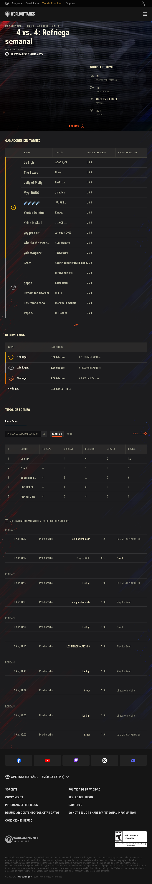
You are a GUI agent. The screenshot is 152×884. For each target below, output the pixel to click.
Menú (144, 14)
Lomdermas (62, 282)
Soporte (11, 789)
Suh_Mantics (62, 242)
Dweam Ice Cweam (36, 293)
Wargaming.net (25, 876)
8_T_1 (58, 292)
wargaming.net (22, 839)
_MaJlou (60, 192)
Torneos (29, 26)
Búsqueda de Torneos (48, 26)
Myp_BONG (31, 193)
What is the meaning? (36, 243)
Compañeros (14, 797)
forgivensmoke (64, 272)
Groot (27, 263)
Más (76, 325)
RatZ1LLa (60, 182)
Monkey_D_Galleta (65, 302)
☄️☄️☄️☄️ (32, 203)
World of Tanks (20, 14)
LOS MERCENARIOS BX (29, 487)
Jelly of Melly (33, 183)
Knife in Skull (33, 223)
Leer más (73, 126)
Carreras (75, 805)
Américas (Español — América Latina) (37, 777)
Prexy (58, 172)
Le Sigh (29, 162)
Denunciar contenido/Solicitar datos (32, 812)
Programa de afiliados (21, 805)
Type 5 (28, 313)
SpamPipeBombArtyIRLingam (71, 262)
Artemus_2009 (63, 232)
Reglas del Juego (80, 797)
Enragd (59, 212)
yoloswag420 (33, 253)
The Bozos (31, 172)
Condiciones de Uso (18, 820)
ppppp (28, 283)
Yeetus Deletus (34, 213)
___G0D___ (61, 222)
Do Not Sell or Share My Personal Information (102, 812)
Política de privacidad (84, 789)
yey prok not (32, 233)
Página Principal (13, 26)
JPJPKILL (60, 202)
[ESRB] (131, 839)
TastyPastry (61, 252)
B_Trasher (61, 312)
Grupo (57, 433)
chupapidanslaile (29, 477)
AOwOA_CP (61, 162)
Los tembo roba (34, 303)
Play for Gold (28, 496)
